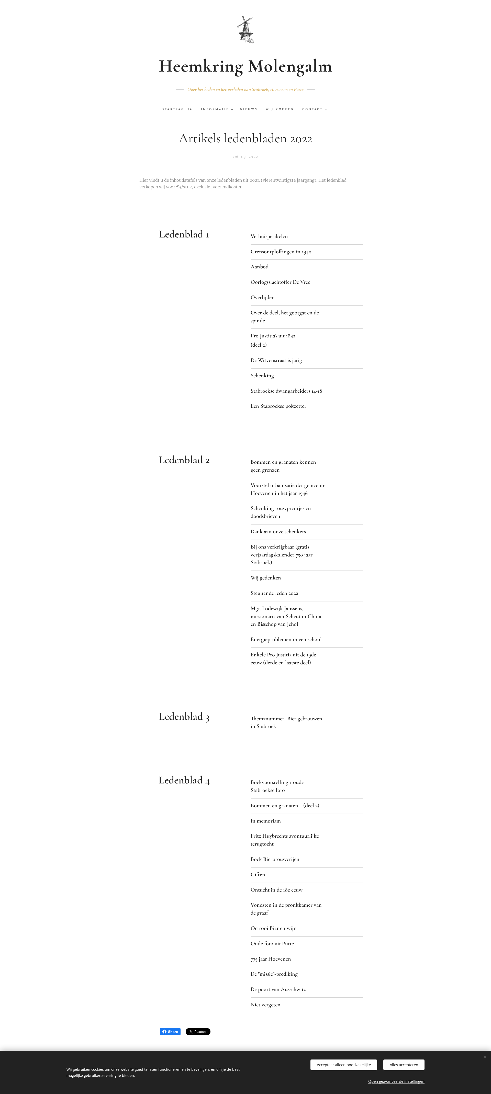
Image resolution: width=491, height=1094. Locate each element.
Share (173, 1032)
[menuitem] (179, 109)
